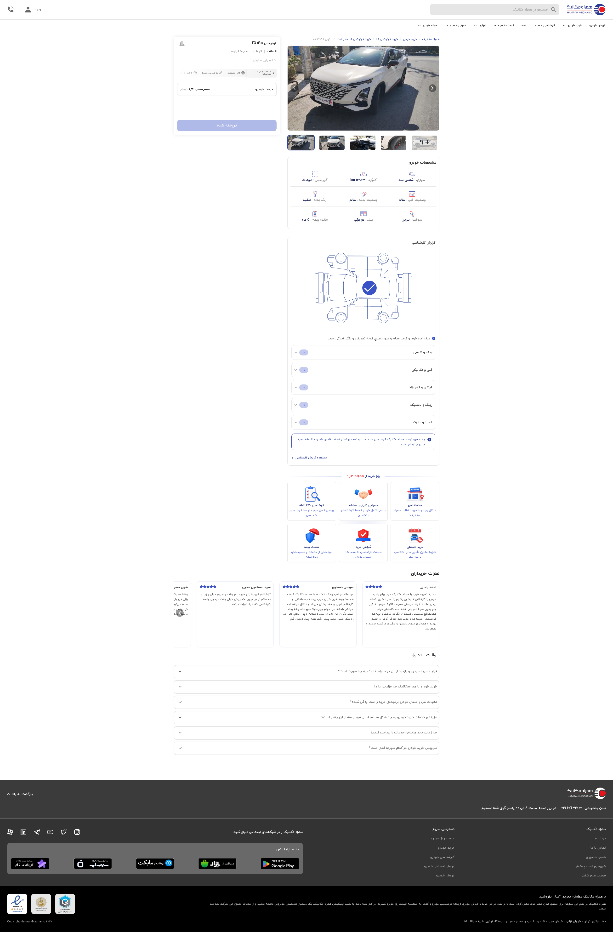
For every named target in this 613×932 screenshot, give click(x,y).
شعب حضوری (596, 857)
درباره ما (600, 838)
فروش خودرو (597, 26)
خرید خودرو (446, 848)
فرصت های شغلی (593, 875)
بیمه (524, 26)
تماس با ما (598, 848)
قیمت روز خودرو (442, 838)
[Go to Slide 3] (362, 143)
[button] (363, 88)
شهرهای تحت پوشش (590, 866)
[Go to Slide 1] (301, 142)
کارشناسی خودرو (545, 26)
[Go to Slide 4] (393, 143)
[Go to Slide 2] (332, 143)
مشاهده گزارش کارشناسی (311, 458)
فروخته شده (227, 125)
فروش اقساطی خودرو (439, 866)
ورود (38, 9)
